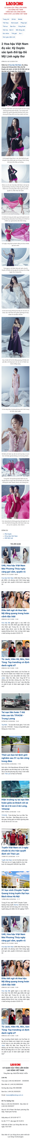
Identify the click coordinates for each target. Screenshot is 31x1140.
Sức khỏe (6, 33)
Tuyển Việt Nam (7, 860)
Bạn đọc (13, 26)
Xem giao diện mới (9, 37)
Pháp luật (24, 23)
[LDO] (15, 555)
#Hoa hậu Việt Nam (11, 536)
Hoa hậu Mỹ (6, 623)
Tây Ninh (4, 725)
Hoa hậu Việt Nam (15, 65)
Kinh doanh (14, 23)
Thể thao (6, 23)
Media (20, 19)
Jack (3, 678)
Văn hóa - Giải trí (8, 30)
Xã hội (14, 19)
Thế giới (14, 33)
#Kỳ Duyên (8, 534)
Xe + (20, 33)
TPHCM (4, 815)
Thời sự (5, 26)
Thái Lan (7, 774)
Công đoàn (21, 26)
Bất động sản (20, 30)
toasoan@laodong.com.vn (14, 1095)
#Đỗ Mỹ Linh (9, 538)
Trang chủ (6, 19)
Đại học (16, 905)
